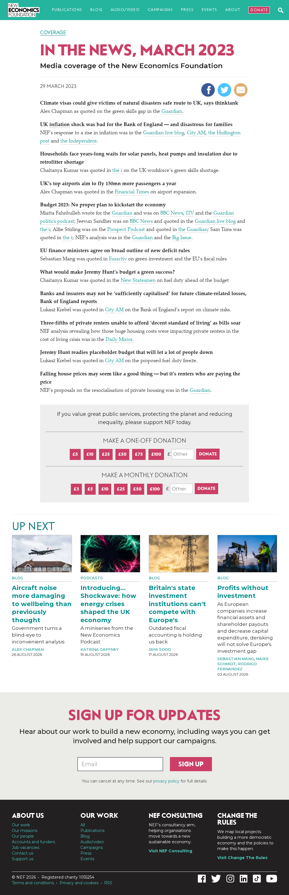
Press (187, 10)
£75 (139, 454)
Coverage (53, 32)
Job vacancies (25, 847)
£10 (89, 454)
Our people (23, 836)
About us (28, 815)
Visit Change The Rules (242, 857)
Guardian (171, 111)
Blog (96, 10)
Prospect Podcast (126, 229)
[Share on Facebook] (208, 89)
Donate (259, 10)
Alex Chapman (28, 649)
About (232, 10)
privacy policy (166, 781)
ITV (190, 213)
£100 (156, 454)
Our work (21, 824)
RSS (108, 882)
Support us (22, 858)
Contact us (22, 853)
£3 (76, 489)
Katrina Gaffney (99, 649)
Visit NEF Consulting (170, 850)
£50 (122, 454)
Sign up (190, 764)
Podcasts (91, 578)
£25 (106, 454)
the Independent (78, 141)
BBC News (171, 213)
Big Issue (181, 238)
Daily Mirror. (120, 339)
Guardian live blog (163, 133)
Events (209, 10)
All (82, 824)
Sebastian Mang (235, 658)
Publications (67, 10)
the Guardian (192, 229)
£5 (75, 454)
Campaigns (160, 10)
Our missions (24, 830)
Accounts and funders (33, 841)
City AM (196, 133)
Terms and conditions (33, 882)
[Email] (241, 89)
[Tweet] (225, 89)
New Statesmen (138, 280)
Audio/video (125, 10)
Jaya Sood (160, 649)
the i (118, 170)
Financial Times (132, 192)
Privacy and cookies (79, 882)
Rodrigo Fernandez (237, 666)
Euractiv (118, 259)
